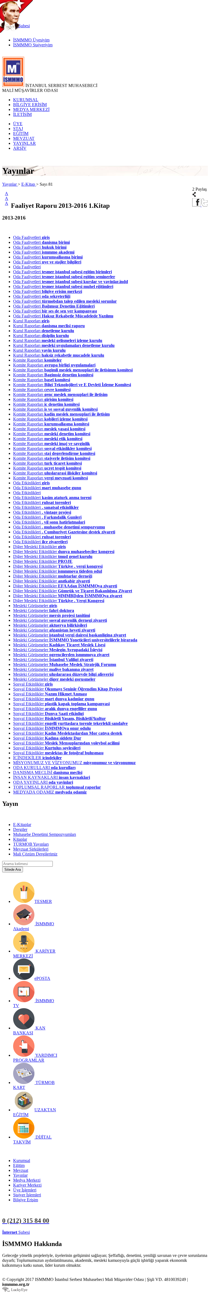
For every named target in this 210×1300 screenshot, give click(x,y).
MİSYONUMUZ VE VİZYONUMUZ (74, 762)
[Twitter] (205, 205)
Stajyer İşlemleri (27, 1195)
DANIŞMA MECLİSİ (47, 772)
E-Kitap (28, 184)
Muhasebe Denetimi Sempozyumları (44, 834)
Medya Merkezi (26, 1180)
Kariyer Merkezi (27, 1185)
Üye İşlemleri (24, 1190)
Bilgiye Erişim (25, 1199)
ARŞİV (20, 148)
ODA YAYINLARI (43, 782)
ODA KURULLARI (44, 767)
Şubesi (16, 1232)
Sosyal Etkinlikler (33, 684)
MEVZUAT (23, 138)
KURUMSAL (25, 99)
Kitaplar (20, 839)
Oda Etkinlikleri (31, 483)
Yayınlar (10, 184)
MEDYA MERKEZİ (31, 109)
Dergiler (20, 829)
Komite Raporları (37, 360)
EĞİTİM (20, 133)
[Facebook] (197, 205)
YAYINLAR (24, 143)
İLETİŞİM (22, 114)
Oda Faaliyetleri (31, 237)
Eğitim (19, 1165)
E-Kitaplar (22, 824)
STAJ (18, 128)
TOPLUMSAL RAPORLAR (57, 787)
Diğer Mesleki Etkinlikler (39, 546)
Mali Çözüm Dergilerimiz (35, 854)
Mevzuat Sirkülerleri (30, 849)
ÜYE (17, 123)
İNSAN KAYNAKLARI (51, 777)
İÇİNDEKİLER (37, 757)
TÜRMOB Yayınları (31, 844)
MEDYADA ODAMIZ (50, 792)
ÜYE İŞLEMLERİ (47, 1232)
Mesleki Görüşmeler (35, 605)
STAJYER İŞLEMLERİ (86, 1232)
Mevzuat (20, 1170)
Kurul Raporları (31, 321)
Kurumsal (21, 1160)
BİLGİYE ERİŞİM (30, 104)
